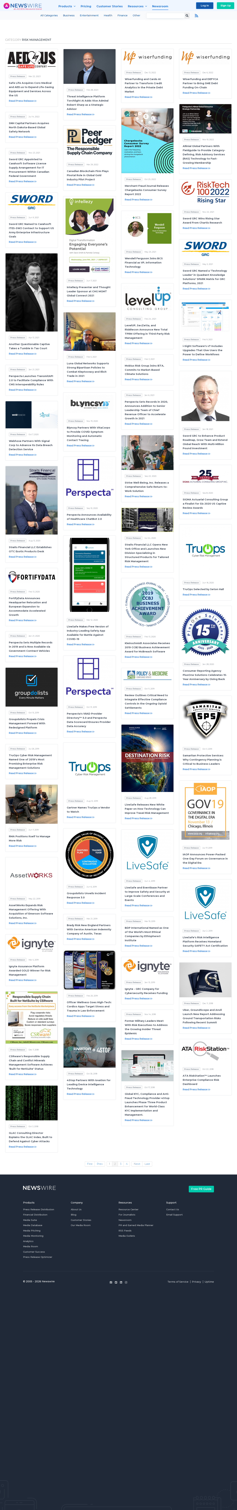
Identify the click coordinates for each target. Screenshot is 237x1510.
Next (137, 1163)
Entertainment (89, 15)
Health (108, 15)
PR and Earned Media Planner (135, 1225)
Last (147, 1163)
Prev (100, 1163)
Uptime (209, 1281)
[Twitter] (116, 1282)
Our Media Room (81, 1225)
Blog (73, 1214)
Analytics (28, 1241)
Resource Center (128, 1209)
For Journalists (126, 1214)
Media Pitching (31, 1230)
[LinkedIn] (121, 1282)
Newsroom (125, 1220)
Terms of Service (177, 1281)
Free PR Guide (201, 1189)
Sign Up (226, 5)
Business (69, 15)
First (89, 1163)
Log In (205, 5)
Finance (122, 15)
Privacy (196, 1281)
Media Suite (30, 1220)
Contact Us (172, 1209)
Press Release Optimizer (37, 1257)
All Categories (49, 15)
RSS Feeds (125, 1230)
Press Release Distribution (38, 1209)
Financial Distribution (35, 1214)
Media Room (30, 1246)
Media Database (32, 1225)
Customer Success (34, 1251)
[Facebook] (111, 1282)
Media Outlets (126, 1235)
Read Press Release (21, 100)
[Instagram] (126, 1282)
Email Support (174, 1214)
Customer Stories (81, 1220)
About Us (76, 1209)
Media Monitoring (33, 1235)
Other (136, 15)
